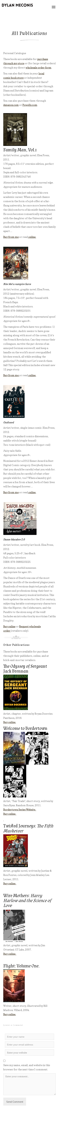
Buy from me (11, 237)
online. (32, 237)
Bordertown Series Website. (19, 809)
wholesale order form (38, 67)
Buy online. (9, 722)
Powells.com (29, 105)
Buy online (9, 626)
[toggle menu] (53, 7)
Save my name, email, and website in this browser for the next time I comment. (26, 1067)
